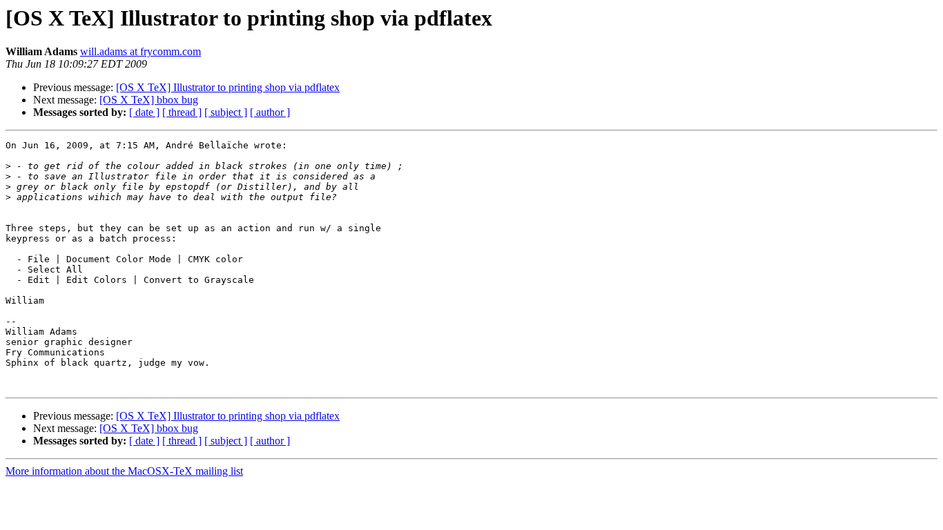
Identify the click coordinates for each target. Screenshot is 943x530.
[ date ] (144, 112)
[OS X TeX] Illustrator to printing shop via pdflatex (228, 87)
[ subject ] (225, 112)
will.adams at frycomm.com (140, 51)
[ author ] (270, 112)
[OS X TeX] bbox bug (148, 100)
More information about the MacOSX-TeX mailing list (124, 471)
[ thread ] (182, 112)
